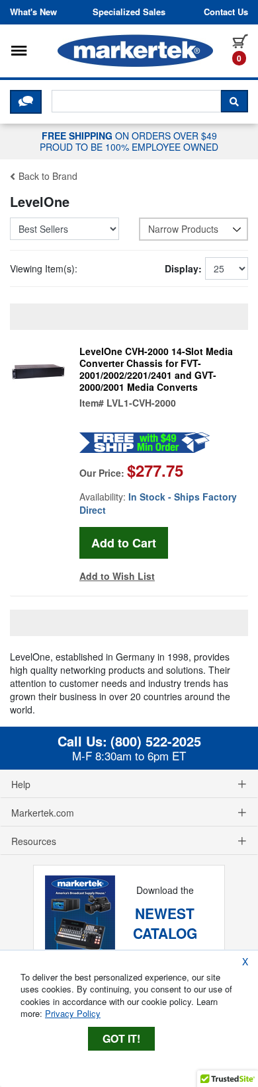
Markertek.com (42, 812)
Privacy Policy (73, 1013)
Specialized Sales (129, 12)
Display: (183, 268)
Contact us (226, 12)
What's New (33, 12)
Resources (33, 841)
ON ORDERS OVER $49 (129, 141)
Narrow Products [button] (183, 228)
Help (20, 784)
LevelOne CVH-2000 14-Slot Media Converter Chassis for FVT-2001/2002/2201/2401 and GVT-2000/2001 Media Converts (156, 369)
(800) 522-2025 (155, 741)
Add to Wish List (117, 576)
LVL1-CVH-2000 (141, 402)
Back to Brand (46, 175)
